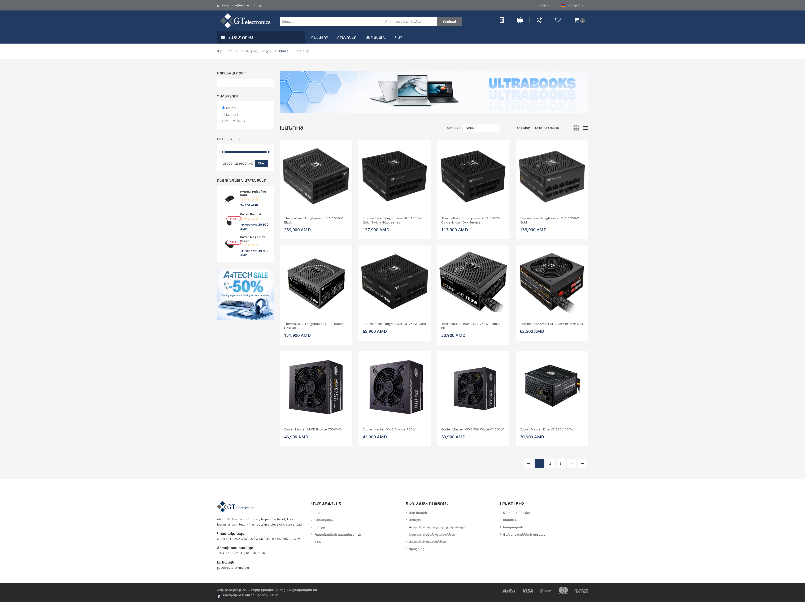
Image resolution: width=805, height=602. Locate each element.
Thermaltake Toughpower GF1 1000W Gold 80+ (313, 326)
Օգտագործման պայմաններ (432, 534)
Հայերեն (574, 5)
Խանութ (510, 520)
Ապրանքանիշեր (516, 513)
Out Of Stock (236, 121)
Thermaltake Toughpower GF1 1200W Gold (549, 220)
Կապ (399, 37)
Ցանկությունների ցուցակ (524, 534)
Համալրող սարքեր (256, 51)
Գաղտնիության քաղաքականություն (439, 527)
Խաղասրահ (513, 527)
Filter (261, 163)
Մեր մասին (376, 37)
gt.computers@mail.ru (233, 5)
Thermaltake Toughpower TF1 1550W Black (313, 220)
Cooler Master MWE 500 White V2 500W (472, 429)
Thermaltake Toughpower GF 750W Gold (394, 324)
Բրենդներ (346, 37)
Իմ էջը (542, 5)
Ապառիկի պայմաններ (427, 542)
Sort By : (453, 128)
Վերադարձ (323, 520)
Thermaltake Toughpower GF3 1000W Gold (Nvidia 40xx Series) (470, 220)
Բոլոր (231, 108)
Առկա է (232, 114)
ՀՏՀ (317, 542)
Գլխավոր (319, 37)
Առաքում (416, 520)
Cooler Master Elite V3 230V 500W (547, 429)
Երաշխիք (417, 549)
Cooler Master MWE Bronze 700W (389, 429)
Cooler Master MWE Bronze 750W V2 (313, 429)
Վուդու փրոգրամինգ (262, 595)
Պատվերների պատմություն (337, 534)
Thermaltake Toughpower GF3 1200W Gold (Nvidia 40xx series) (392, 220)
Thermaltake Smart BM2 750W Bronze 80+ (471, 326)
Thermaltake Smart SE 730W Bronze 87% (552, 324)
